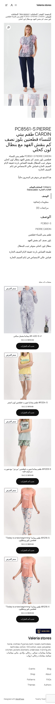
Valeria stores (44, 5)
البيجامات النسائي (35, 187)
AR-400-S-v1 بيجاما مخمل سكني (27, 336)
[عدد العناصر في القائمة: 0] (6, 5)
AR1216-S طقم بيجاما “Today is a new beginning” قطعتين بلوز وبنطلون (28, 539)
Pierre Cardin (32, 189)
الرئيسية (48, 14)
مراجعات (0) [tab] (42, 207)
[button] (8, 27)
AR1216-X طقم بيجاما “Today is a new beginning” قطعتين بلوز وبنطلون (27, 607)
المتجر (41, 14)
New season (24, 14)
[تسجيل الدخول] (11, 5)
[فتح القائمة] (15, 5)
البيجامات (34, 14)
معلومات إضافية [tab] (41, 202)
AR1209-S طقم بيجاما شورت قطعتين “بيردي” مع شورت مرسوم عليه (27, 470)
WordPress (19, 699)
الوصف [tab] (45, 196)
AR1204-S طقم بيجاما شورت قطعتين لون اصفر (27, 402)
